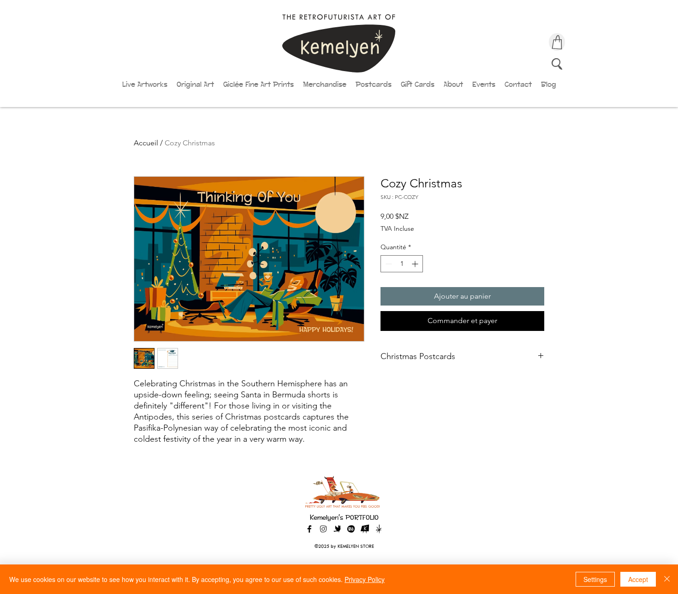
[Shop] (557, 42)
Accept (638, 579)
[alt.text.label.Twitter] (337, 529)
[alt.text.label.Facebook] (309, 529)
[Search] (557, 63)
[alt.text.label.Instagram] (323, 529)
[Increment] (416, 264)
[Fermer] (666, 579)
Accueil (146, 142)
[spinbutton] (401, 264)
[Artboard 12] (364, 529)
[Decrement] (387, 264)
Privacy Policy (365, 579)
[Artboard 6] (351, 529)
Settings (595, 579)
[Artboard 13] (378, 529)
